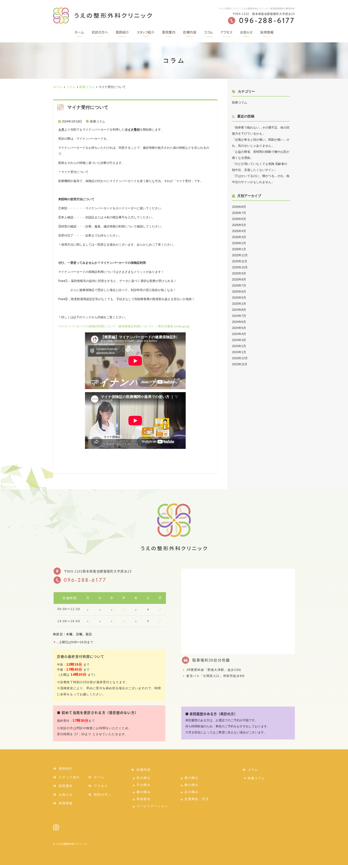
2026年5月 (239, 225)
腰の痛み (191, 784)
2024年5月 (239, 328)
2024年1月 (239, 352)
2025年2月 (239, 303)
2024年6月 (239, 322)
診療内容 (189, 34)
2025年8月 (239, 279)
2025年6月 (239, 291)
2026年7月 (239, 213)
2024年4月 (239, 334)
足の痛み (191, 792)
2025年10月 (240, 267)
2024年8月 (239, 309)
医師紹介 (122, 34)
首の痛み (144, 777)
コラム (208, 34)
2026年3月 (239, 237)
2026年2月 (239, 243)
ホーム (79, 34)
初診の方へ (100, 34)
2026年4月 (239, 231)
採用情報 (266, 34)
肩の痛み (191, 777)
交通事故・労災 (196, 799)
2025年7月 (239, 285)
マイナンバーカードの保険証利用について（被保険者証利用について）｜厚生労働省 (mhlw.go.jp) (124, 326)
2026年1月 (239, 249)
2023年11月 (239, 364)
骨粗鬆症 (144, 799)
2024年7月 (239, 315)
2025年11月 (239, 261)
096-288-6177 (85, 579)
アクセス (226, 34)
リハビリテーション (152, 806)
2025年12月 (240, 255)
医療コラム (97, 121)
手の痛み (144, 784)
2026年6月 (239, 219)
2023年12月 (240, 358)
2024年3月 (239, 340)
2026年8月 (239, 206)
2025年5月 (239, 297)
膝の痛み (144, 792)
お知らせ (246, 34)
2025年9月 (239, 273)
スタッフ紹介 (146, 34)
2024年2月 (239, 346)
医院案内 (168, 34)
